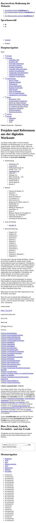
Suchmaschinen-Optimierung (18, 101)
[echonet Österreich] (7, 382)
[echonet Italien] (6, 346)
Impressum (12, 118)
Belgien (14, 333)
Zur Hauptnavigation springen (19, 12)
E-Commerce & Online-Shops (18, 106)
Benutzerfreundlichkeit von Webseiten (13, 402)
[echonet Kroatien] (7, 349)
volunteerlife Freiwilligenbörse (18, 73)
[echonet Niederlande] (8, 357)
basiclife (12, 225)
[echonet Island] (6, 344)
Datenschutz (9, 468)
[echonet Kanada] (6, 348)
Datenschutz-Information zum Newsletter (14, 440)
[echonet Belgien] (6, 333)
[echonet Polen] (6, 359)
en (5, 26)
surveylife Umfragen (15, 65)
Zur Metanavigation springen (19, 16)
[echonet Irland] (6, 342)
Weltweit (15, 380)
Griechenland (20, 340)
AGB (10, 122)
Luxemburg (18, 353)
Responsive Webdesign (16, 108)
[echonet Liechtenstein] (8, 351)
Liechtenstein (20, 351)
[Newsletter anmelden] (26, 445)
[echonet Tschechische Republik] (11, 368)
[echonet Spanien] (6, 366)
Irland (12, 342)
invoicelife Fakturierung (16, 63)
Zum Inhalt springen (16, 10)
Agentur (8, 114)
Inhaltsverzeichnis (10, 464)
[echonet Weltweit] (7, 380)
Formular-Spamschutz (16, 88)
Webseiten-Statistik (15, 82)
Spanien (14, 366)
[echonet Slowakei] (7, 362)
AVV (6, 466)
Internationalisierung (15, 112)
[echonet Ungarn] (6, 371)
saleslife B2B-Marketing (16, 74)
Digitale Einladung (15, 110)
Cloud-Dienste (10, 78)
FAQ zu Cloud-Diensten (16, 93)
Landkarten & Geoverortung (18, 95)
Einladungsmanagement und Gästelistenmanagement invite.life (15, 406)
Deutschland (19, 335)
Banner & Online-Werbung (17, 103)
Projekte (8, 56)
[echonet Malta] (6, 355)
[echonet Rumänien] (7, 360)
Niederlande (18, 357)
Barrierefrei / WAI (14, 99)
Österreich (17, 382)
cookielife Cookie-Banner (17, 76)
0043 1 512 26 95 (6, 310)
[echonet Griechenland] (8, 340)
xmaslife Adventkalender (16, 71)
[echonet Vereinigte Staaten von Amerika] (14, 373)
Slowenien (17, 364)
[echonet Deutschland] (8, 335)
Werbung (8, 469)
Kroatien (15, 349)
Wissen (8, 97)
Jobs (6, 462)
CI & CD (13, 166)
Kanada (14, 348)
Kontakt (8, 116)
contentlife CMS (14, 60)
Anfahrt (11, 120)
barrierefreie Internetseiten (15, 398)
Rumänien (17, 360)
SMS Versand (13, 89)
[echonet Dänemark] (7, 337)
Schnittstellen (14, 171)
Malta (12, 355)
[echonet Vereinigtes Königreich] (11, 377)
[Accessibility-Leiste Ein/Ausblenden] (1, 36)
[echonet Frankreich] (7, 339)
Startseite (7, 40)
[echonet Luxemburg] (7, 353)
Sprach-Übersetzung (15, 86)
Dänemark (17, 337)
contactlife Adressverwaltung (18, 69)
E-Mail (4, 445)
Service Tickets (13, 80)
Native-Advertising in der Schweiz (16, 410)
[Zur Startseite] (5, 31)
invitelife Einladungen (16, 67)
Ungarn (14, 371)
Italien (13, 346)
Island (13, 344)
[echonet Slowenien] (7, 364)
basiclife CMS (13, 62)
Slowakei (16, 362)
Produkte (8, 58)
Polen (12, 359)
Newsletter (8, 471)
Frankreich (17, 339)
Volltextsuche (13, 84)
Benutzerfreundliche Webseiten (18, 104)
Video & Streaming (15, 91)
